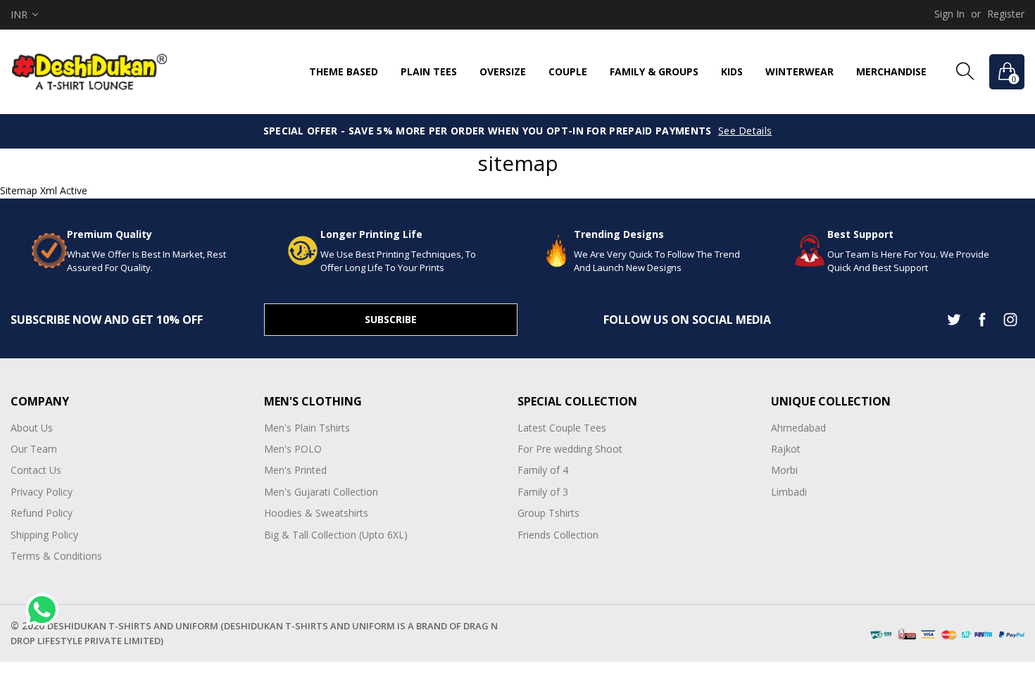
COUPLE (567, 71)
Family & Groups (654, 71)
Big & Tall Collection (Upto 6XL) (336, 534)
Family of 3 (543, 491)
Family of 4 (543, 470)
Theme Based (343, 71)
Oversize (502, 71)
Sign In (949, 13)
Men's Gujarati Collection (321, 491)
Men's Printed (295, 470)
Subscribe (391, 319)
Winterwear (799, 71)
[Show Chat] (45, 610)
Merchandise (891, 71)
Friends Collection (558, 534)
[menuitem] (344, 72)
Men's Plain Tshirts (307, 427)
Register (1005, 13)
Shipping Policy (44, 534)
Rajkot (786, 448)
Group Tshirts (548, 513)
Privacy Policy (42, 491)
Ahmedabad (798, 427)
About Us (32, 427)
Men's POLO (293, 448)
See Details (745, 130)
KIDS (732, 71)
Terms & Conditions (56, 555)
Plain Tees (429, 71)
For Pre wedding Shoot (570, 448)
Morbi (784, 470)
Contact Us (36, 470)
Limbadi (789, 491)
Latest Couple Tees (562, 427)
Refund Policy (42, 513)
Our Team (34, 448)
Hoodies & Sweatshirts (316, 513)
